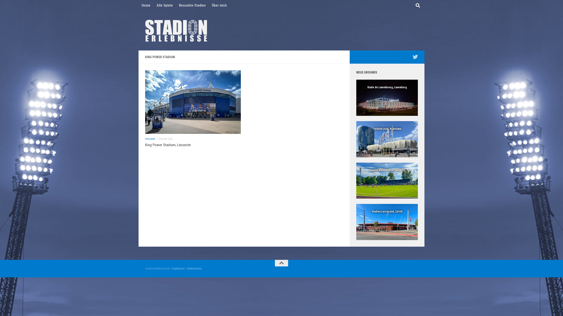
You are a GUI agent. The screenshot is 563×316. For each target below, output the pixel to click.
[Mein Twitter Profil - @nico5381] (415, 56)
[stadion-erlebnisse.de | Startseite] (176, 31)
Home (146, 5)
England (150, 139)
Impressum (178, 268)
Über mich (219, 5)
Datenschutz (194, 268)
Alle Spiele (165, 5)
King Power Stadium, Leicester (168, 145)
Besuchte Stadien (192, 5)
